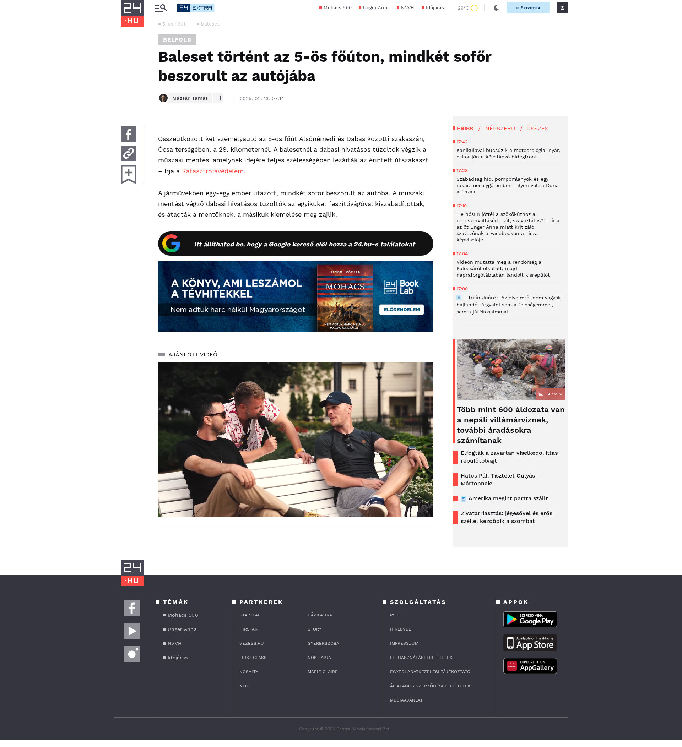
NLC (243, 685)
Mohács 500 (338, 7)
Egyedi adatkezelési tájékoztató (430, 671)
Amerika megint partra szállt (508, 498)
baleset (210, 24)
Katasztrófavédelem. (212, 171)
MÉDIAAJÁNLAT (406, 700)
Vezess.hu (251, 643)
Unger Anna (376, 7)
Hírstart (249, 629)
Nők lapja (319, 657)
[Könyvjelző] (128, 174)
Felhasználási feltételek (421, 657)
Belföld (177, 39)
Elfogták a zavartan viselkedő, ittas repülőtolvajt (509, 456)
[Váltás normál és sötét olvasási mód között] (496, 8)
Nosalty (248, 671)
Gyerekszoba (323, 643)
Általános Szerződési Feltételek (430, 685)
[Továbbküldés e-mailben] (128, 153)
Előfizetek (528, 8)
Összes (537, 128)
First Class (253, 657)
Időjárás (435, 7)
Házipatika (320, 614)
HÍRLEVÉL (400, 629)
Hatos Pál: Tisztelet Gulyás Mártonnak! (498, 479)
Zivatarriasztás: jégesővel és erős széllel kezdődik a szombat (506, 517)
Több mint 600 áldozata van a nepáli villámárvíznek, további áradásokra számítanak (511, 425)
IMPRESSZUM (404, 643)
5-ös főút (174, 24)
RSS (394, 614)
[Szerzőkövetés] (218, 98)
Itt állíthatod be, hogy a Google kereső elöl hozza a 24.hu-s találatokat (304, 244)
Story (314, 629)
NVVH (407, 7)
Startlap (249, 614)
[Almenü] (160, 8)
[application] (295, 439)
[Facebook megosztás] (128, 134)
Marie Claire (323, 671)
